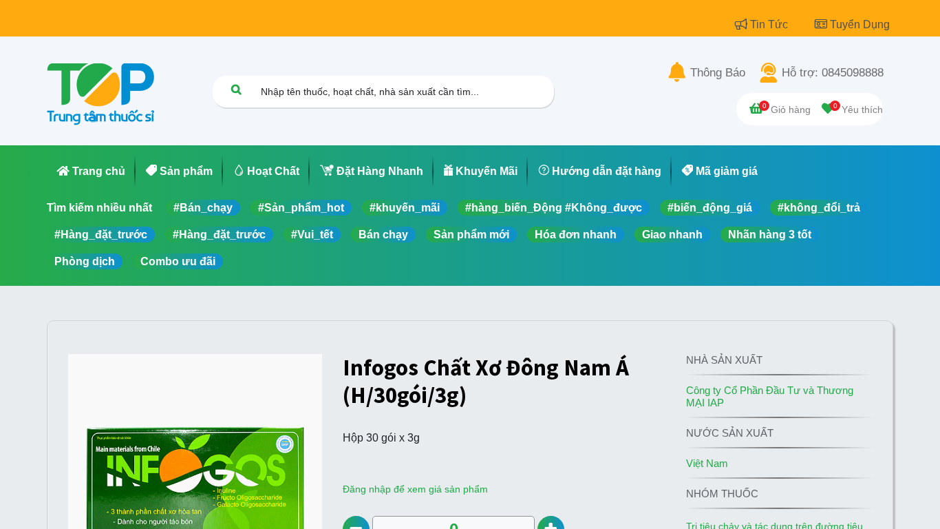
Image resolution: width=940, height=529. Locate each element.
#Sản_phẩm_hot (301, 208)
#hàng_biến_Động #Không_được (553, 208)
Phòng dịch (84, 261)
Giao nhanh (672, 234)
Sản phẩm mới (471, 234)
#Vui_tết (312, 234)
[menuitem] (91, 171)
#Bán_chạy (203, 208)
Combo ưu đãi (177, 261)
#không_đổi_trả (819, 208)
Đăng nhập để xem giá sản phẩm (415, 489)
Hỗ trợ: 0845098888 (833, 73)
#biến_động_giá (709, 208)
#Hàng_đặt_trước (100, 234)
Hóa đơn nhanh (576, 234)
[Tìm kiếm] (236, 89)
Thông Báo (717, 73)
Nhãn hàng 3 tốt (769, 234)
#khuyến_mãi (405, 208)
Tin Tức (770, 24)
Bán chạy (383, 234)
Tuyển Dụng (860, 24)
